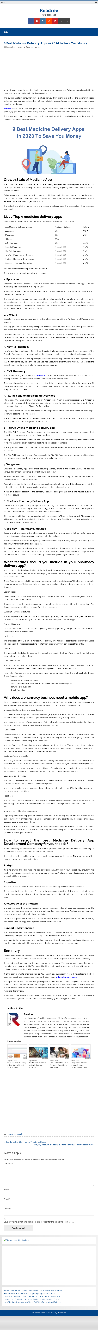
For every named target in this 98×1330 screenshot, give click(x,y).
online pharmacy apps (66, 977)
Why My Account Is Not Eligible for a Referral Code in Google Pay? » (64, 1145)
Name (7, 1190)
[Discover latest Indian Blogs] (17, 1240)
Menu (3, 2)
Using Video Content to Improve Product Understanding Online (79, 1065)
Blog (24, 1058)
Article (88, 1058)
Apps (40, 47)
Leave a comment (14, 1134)
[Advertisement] (51, 68)
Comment (9, 1164)
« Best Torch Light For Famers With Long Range (25, 1142)
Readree (49, 10)
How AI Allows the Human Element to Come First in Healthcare (59, 1065)
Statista (7, 108)
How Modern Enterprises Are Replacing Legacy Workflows (37, 1065)
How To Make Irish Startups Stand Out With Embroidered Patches (32, 1302)
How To (45, 1058)
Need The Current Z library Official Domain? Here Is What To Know (16, 1065)
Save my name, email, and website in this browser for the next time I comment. (39, 1222)
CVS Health (39, 375)
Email (7, 1199)
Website (7, 1209)
